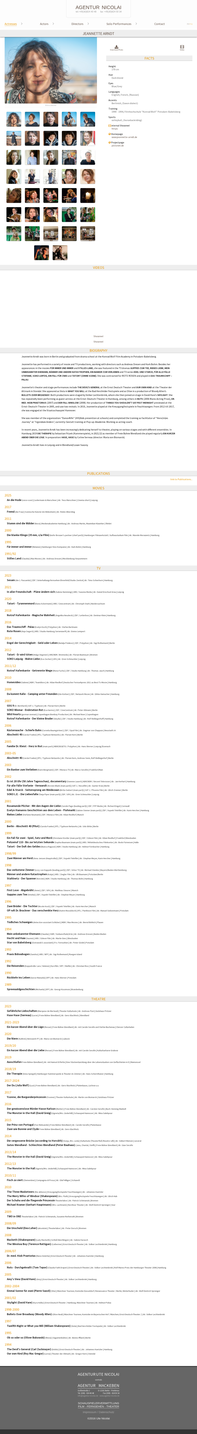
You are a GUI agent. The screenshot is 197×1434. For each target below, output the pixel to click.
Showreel (98, 336)
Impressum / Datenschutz (98, 1412)
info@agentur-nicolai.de (88, 1395)
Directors (77, 24)
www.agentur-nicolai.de (109, 1395)
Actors (44, 24)
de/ (189, 24)
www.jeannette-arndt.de (124, 137)
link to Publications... (181, 479)
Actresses (11, 24)
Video (182, 50)
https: (115, 128)
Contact (159, 24)
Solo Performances (119, 24)
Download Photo (116, 50)
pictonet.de (118, 145)
